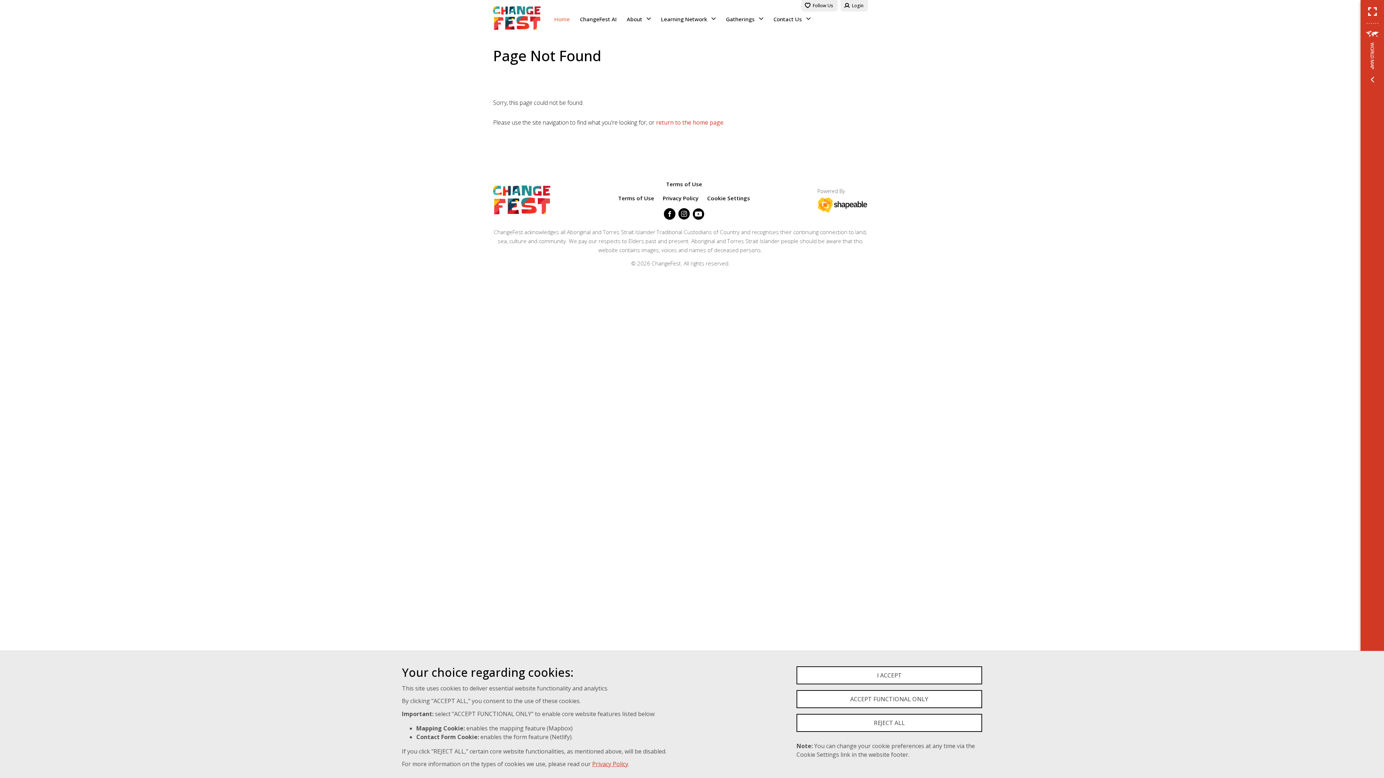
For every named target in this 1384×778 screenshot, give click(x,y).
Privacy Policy (610, 764)
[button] (1372, 11)
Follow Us (823, 6)
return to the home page (689, 122)
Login (858, 6)
